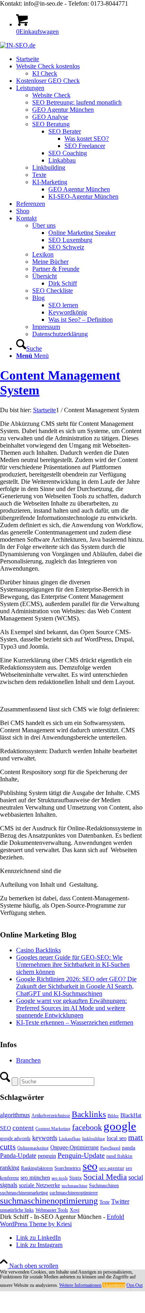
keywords (44, 1137)
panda (128, 1148)
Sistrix (75, 1178)
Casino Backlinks (38, 950)
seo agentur (111, 1168)
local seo (116, 1138)
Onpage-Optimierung (74, 1148)
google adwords (15, 1138)
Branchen (28, 1060)
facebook (87, 1127)
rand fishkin (119, 1156)
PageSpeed (110, 1148)
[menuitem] (80, 59)
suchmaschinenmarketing (24, 1193)
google (120, 1126)
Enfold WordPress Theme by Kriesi (62, 1220)
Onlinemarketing (33, 1148)
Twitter (120, 1201)
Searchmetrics (67, 1168)
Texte (104, 1202)
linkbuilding (93, 1138)
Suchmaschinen (104, 1185)
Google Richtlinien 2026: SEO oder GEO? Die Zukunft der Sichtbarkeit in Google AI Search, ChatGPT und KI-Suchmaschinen (76, 986)
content (23, 1128)
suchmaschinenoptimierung (49, 1201)
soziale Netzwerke (39, 1185)
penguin (47, 1156)
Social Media (105, 1177)
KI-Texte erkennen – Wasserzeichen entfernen (74, 1022)
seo (90, 1166)
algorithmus (15, 1115)
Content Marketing (52, 1128)
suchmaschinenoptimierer (74, 1192)
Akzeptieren (113, 1285)
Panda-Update (18, 1155)
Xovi (74, 1210)
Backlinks (89, 1114)
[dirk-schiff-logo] (17, 45)
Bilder (113, 1116)
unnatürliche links (17, 1210)
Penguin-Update (81, 1155)
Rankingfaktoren (37, 1168)
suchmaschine (74, 1186)
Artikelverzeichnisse (50, 1115)
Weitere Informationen (80, 1285)
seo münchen (35, 1177)
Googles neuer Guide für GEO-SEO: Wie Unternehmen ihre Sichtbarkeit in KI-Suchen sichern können (73, 964)
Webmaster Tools (51, 1210)
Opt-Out (134, 1285)
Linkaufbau (70, 1138)
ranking (9, 1167)
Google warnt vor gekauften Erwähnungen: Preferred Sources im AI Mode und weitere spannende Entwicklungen (71, 1008)
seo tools (60, 1178)
